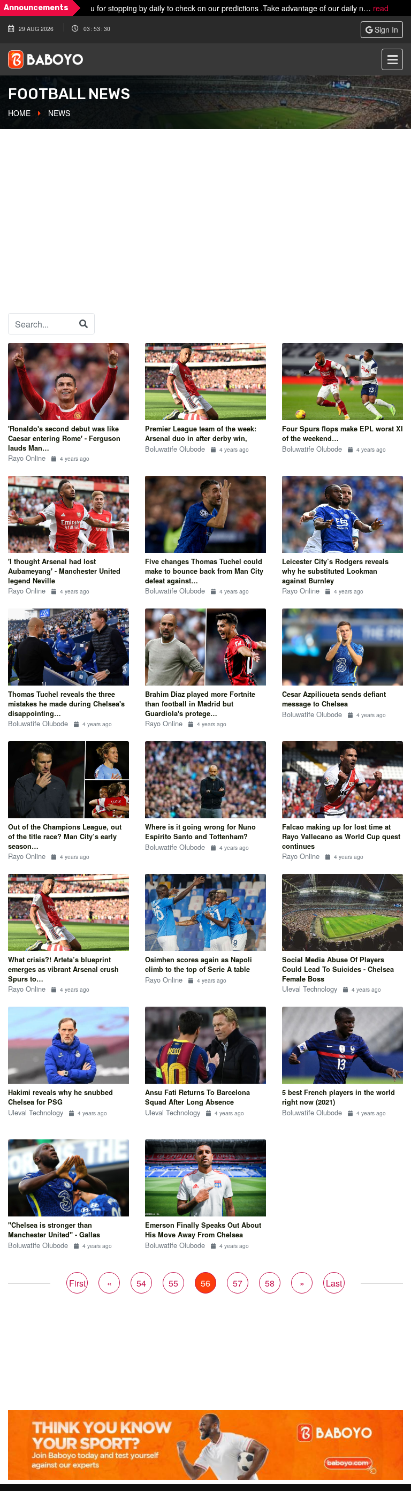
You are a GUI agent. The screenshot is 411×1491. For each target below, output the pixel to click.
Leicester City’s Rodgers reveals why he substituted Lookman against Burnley (335, 571)
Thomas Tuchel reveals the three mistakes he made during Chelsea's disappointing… (66, 703)
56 (205, 1283)
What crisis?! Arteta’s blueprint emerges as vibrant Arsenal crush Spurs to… (63, 969)
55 (173, 1283)
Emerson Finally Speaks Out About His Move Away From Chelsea (203, 1229)
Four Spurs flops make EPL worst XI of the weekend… (342, 433)
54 (141, 1283)
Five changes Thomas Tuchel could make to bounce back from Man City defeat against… (204, 571)
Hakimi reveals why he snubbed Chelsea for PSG (60, 1097)
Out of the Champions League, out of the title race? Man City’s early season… (64, 836)
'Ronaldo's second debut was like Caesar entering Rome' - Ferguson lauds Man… (64, 438)
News (59, 113)
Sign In (385, 29)
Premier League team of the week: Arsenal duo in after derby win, (200, 433)
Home (19, 113)
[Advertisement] (205, 208)
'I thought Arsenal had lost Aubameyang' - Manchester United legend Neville (64, 571)
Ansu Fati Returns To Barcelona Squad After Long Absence (197, 1097)
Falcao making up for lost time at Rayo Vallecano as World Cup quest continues (341, 836)
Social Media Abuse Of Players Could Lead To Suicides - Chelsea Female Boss (338, 969)
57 (237, 1283)
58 (270, 1283)
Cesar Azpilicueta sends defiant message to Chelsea (334, 699)
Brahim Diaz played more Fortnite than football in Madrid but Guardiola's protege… (200, 703)
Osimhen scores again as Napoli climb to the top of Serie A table (198, 964)
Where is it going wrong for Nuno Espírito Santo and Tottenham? (200, 831)
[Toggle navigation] (392, 59)
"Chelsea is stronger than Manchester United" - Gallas (54, 1229)
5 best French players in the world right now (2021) (338, 1097)
